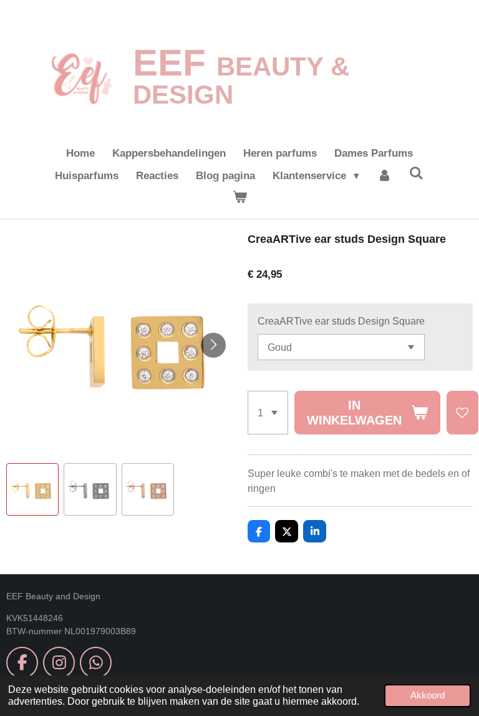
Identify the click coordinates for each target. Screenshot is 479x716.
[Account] (384, 176)
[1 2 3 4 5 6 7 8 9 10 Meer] (268, 412)
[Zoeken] (416, 174)
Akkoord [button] (427, 695)
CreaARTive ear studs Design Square (341, 320)
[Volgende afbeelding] (213, 345)
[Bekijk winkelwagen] (239, 198)
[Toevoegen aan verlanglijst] (462, 412)
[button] (32, 489)
